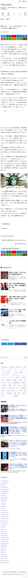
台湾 (9, 382)
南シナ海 (4, 382)
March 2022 (4, 510)
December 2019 (5, 560)
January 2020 (4, 558)
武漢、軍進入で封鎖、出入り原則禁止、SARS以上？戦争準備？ (17, 298)
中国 (3, 380)
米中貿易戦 (8, 393)
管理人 (25, 243)
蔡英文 (24, 393)
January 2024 (4, 487)
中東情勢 (8, 380)
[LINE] (8, 39)
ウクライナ (22, 369)
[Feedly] (19, 39)
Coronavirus (5, 367)
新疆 (3, 390)
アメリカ (15, 240)
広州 (15, 385)
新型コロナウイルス (22, 240)
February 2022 (4, 512)
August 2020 (4, 546)
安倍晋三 (24, 382)
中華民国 (14, 380)
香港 (3, 395)
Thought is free (22, 574)
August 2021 (4, 525)
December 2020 (5, 537)
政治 (9, 19)
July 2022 (3, 502)
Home (3, 19)
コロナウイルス (15, 374)
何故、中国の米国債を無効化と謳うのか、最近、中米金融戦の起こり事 (17, 285)
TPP (3, 369)
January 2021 (4, 535)
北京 (25, 380)
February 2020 (4, 556)
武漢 (25, 390)
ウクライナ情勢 (18, 372)
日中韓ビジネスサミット (11, 390)
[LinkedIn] (19, 36)
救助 (24, 385)
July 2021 (3, 527)
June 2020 (3, 548)
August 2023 (4, 493)
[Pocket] (3, 39)
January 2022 (4, 514)
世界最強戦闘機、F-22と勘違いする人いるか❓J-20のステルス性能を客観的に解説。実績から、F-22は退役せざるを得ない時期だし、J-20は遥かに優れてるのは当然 (18, 430)
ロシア (11, 377)
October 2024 (4, 483)
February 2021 (4, 533)
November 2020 (5, 539)
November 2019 (5, 562)
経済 (19, 393)
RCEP (25, 367)
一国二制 (17, 377)
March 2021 (3, 531)
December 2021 (5, 516)
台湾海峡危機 (16, 382)
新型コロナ (4, 388)
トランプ (24, 374)
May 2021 (3, 529)
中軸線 (20, 380)
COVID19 (12, 367)
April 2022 (3, 508)
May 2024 (3, 485)
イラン (15, 369)
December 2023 (5, 489)
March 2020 (4, 554)
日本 (21, 390)
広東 (19, 385)
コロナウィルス (5, 374)
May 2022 (3, 506)
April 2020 (3, 552)
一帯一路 (24, 377)
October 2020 (4, 541)
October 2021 (4, 520)
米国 (15, 393)
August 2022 (4, 499)
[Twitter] (3, 36)
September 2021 (5, 522)
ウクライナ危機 (5, 372)
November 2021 (5, 518)
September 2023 (5, 491)
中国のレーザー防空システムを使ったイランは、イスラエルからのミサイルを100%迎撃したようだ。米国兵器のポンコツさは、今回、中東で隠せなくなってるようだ (18, 443)
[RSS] (14, 39)
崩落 (10, 385)
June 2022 (3, 504)
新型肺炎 (8, 240)
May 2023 (3, 495)
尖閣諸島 (4, 385)
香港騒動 (16, 395)
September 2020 (5, 543)
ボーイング (4, 377)
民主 (3, 393)
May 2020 (3, 550)
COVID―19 (19, 367)
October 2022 (4, 497)
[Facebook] (8, 36)
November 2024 (5, 481)
